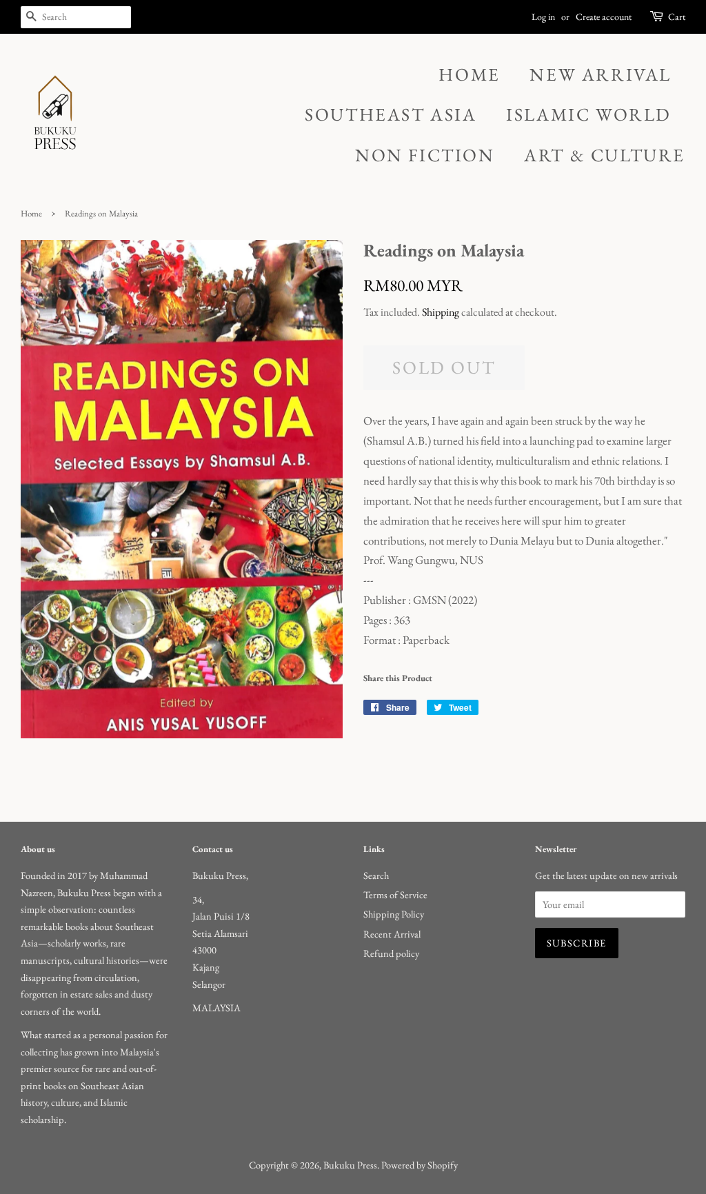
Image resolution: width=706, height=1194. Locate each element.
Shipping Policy (393, 913)
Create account (604, 16)
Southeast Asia (390, 114)
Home (469, 74)
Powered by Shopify (419, 1164)
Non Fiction (425, 155)
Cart (676, 16)
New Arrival (601, 74)
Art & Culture (604, 155)
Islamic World (589, 114)
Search (376, 875)
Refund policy (391, 953)
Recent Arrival (392, 933)
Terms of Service (395, 894)
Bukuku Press (350, 1164)
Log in (543, 16)
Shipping (440, 312)
